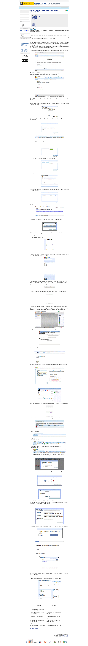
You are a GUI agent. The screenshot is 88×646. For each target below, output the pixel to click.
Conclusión (33, 25)
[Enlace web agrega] (35, 643)
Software (35, 1)
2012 (22, 23)
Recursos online (36, 11)
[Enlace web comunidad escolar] (40, 643)
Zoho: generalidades (34, 17)
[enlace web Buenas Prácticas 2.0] (30, 643)
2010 (22, 25)
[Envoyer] (67, 10)
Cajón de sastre (39, 1)
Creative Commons (65, 635)
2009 (22, 26)
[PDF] (65, 10)
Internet (32, 1)
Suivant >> (36, 628)
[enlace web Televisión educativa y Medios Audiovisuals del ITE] (55, 643)
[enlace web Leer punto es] (45, 643)
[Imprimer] (66, 10)
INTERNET (32, 11)
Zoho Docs (33, 24)
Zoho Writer (33, 19)
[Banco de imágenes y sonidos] (65, 643)
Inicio (21, 1)
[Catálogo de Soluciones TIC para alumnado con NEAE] (60, 643)
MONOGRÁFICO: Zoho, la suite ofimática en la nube (39, 16)
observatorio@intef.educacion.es (64, 636)
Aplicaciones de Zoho (34, 18)
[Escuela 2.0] (25, 643)
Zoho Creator (33, 22)
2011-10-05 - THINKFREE (24, 49)
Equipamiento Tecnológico (26, 1)
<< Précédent (32, 628)
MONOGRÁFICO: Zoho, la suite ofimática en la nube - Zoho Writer (44, 10)
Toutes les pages (34, 26)
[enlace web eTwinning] (50, 643)
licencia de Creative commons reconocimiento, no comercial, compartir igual (24, 58)
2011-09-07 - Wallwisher (24, 48)
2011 (22, 24)
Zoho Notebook (34, 23)
